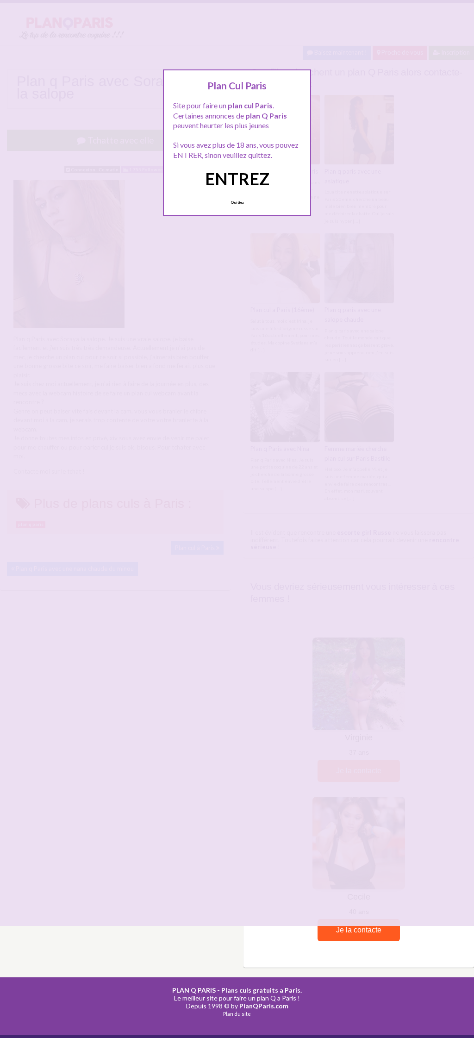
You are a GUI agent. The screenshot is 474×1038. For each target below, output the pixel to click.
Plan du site (237, 1014)
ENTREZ (237, 179)
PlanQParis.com (263, 1006)
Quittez (237, 202)
